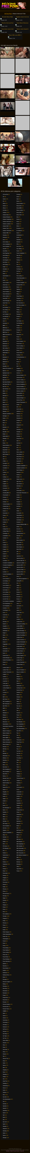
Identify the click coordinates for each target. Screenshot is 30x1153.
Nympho (4, 812)
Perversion (5, 882)
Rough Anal (5, 997)
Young (18, 871)
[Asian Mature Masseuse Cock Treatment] (22, 25)
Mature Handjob (6, 739)
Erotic (18, 221)
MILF (4, 696)
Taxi (17, 710)
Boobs (4, 418)
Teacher (18, 712)
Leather (18, 614)
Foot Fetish (19, 321)
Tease (18, 715)
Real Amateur (5, 968)
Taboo (18, 701)
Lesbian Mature (20, 651)
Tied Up (18, 746)
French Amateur (20, 341)
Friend (18, 350)
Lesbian (18, 619)
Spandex (5, 1106)
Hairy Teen (19, 458)
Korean (18, 599)
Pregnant (5, 918)
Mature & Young (6, 730)
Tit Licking (19, 758)
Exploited (18, 239)
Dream (4, 662)
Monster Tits (5, 780)
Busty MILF (5, 449)
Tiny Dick (18, 751)
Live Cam (5, 678)
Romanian (5, 990)
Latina (18, 610)
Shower (4, 1054)
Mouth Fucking (6, 782)
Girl (17, 406)
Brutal (4, 434)
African (4, 208)
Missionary (5, 755)
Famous (18, 257)
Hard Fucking (19, 470)
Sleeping (5, 1074)
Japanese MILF (20, 565)
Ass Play (4, 312)
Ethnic (18, 226)
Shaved (4, 1042)
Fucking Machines (20, 357)
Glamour (18, 413)
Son (3, 1101)
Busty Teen (5, 452)
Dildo (4, 635)
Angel (4, 266)
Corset (4, 542)
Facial (18, 250)
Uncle (18, 789)
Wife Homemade (20, 848)
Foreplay (18, 330)
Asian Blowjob (6, 289)
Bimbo (4, 393)
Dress (4, 664)
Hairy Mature (19, 454)
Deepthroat (5, 628)
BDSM (4, 336)
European (19, 228)
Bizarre (4, 400)
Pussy (4, 945)
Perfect (4, 880)
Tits (17, 762)
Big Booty (5, 375)
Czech (4, 617)
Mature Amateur (6, 733)
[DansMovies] (22, 79)
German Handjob (20, 386)
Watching (18, 821)
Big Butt (4, 377)
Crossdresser (5, 567)
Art (3, 278)
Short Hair (5, 1049)
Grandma (18, 429)
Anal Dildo (5, 250)
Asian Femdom (6, 291)
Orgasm (4, 830)
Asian (4, 280)
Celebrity (5, 486)
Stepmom (5, 1128)
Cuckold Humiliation (7, 574)
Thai (17, 733)
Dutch (18, 196)
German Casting (20, 379)
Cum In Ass (5, 583)
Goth (18, 427)
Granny (18, 434)
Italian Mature (19, 547)
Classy (4, 515)
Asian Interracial (6, 293)
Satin (4, 1013)
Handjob (18, 463)
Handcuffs (19, 461)
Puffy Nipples (5, 938)
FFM (17, 244)
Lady (18, 603)
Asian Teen (5, 302)
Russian (4, 1002)
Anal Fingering (6, 253)
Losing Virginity (6, 687)
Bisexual (4, 395)
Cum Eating (5, 580)
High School (19, 483)
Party (4, 871)
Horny (18, 499)
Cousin (4, 553)
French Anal (19, 343)
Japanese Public (20, 569)
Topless (18, 771)
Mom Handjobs (6, 771)
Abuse (4, 203)
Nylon (4, 809)
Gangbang (19, 370)
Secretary (5, 1024)
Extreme (18, 241)
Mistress (4, 758)
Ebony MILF (19, 212)
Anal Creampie (6, 246)
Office (4, 816)
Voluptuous (19, 814)
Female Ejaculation (21, 278)
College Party (5, 531)
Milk (3, 751)
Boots (4, 420)
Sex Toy (4, 1038)
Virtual (18, 812)
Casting (4, 476)
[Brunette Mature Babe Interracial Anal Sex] (7, 18)
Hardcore (18, 472)
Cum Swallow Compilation (8, 601)
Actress (4, 205)
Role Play (5, 988)
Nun (4, 803)
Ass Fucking (5, 307)
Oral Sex (4, 828)
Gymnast (18, 443)
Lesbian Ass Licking (21, 623)
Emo (17, 217)
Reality (4, 970)
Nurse (4, 805)
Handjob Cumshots (21, 467)
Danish (4, 623)
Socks (4, 1090)
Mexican (4, 746)
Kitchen (18, 594)
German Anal (19, 377)
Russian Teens (6, 1008)
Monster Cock (6, 778)
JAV (17, 551)
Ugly (17, 785)
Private (4, 927)
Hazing (18, 474)
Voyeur (18, 816)
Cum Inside (5, 589)
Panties (4, 861)
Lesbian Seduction (20, 662)
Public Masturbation (7, 934)
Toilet (18, 767)
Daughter (5, 626)
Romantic (5, 993)
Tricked (18, 776)
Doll (3, 646)
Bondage (5, 415)
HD (17, 447)
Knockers (18, 596)
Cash (4, 474)
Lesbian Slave (20, 664)
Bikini (4, 391)
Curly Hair (5, 614)
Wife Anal (18, 839)
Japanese (19, 556)
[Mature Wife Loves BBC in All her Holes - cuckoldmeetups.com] (15, 37)
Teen (18, 717)
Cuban (4, 569)
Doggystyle (5, 644)
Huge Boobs (19, 515)
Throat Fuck (19, 742)
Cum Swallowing (6, 603)
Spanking (5, 1110)
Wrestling (18, 864)
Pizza (4, 902)
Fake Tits (18, 255)
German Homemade (21, 388)
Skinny (4, 1065)
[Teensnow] (22, 66)
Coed (4, 526)
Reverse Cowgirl (6, 981)
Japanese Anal (20, 558)
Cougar (4, 549)
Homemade (19, 490)
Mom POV (5, 773)
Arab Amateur (5, 275)
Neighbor (5, 794)
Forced (18, 327)
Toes (18, 764)
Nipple (4, 798)
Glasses (18, 415)
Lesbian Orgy (19, 657)
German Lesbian (20, 391)
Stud (17, 681)
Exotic (18, 237)
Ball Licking (5, 348)
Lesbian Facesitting (21, 635)
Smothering (5, 1085)
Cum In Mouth (6, 585)
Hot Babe (18, 504)
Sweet (18, 694)
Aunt (4, 321)
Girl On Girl (19, 409)
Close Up (5, 519)
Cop (4, 540)
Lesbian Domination (21, 632)
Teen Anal (19, 719)
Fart (17, 262)
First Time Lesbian (20, 305)
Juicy (18, 587)
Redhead (5, 972)
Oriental (4, 837)
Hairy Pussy (19, 456)
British (4, 429)
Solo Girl (4, 1097)
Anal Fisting (5, 255)
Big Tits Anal (5, 388)
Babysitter (5, 341)
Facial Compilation (20, 253)
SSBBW (4, 1011)
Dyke (18, 199)
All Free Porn (8, 13)
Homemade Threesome (21, 492)
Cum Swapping (6, 605)
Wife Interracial (20, 850)
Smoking (4, 1083)
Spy (3, 1119)
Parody (4, 868)
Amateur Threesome (7, 230)
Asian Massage (6, 300)
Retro (4, 977)
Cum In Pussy (6, 587)
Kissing (18, 592)
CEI (3, 458)
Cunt (4, 612)
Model (4, 762)
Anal (4, 239)
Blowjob (4, 411)
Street (18, 674)
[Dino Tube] (22, 52)
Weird (18, 825)
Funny (18, 361)
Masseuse (5, 721)
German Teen (19, 400)
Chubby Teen (5, 508)
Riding (4, 984)
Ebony (18, 201)
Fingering (19, 298)
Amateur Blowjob (6, 217)
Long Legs (5, 683)
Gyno (18, 445)
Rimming (5, 986)
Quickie (4, 963)
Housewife (19, 513)
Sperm (4, 1112)
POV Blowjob (5, 848)
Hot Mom (18, 506)
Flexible (18, 316)
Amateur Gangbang (7, 219)
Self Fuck (5, 1029)
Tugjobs (18, 780)
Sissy (4, 1060)
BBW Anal (5, 327)
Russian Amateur (6, 1004)
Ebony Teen (19, 214)
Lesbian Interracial (20, 644)
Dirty (4, 637)
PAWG (4, 841)
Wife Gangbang (20, 843)
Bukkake (4, 438)
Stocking (4, 1130)
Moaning (4, 760)
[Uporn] (22, 148)
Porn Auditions (6, 913)
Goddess (18, 420)
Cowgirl (4, 556)
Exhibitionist (19, 235)
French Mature (20, 348)
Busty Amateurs (6, 445)
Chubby (4, 501)
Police (4, 909)
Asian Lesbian (6, 296)
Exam (18, 232)
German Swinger (20, 397)
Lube (4, 690)
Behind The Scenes (7, 368)
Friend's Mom (19, 352)
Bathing (4, 359)
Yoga (18, 866)
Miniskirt (4, 753)
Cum (4, 576)
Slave (4, 1072)
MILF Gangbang (6, 701)
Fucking (18, 354)
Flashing (18, 314)
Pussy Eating (5, 947)
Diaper (4, 632)
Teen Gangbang (20, 724)
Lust (4, 694)
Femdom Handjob (20, 282)
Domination (5, 648)
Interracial (19, 531)
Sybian (18, 699)
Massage (5, 719)
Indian (18, 526)
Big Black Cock (6, 373)
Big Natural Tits (6, 384)
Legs (18, 617)
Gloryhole (19, 418)
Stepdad (4, 1126)
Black (4, 402)
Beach (4, 363)
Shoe (4, 1045)
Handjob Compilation (21, 465)
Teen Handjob (19, 726)
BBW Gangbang (6, 330)
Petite (4, 886)
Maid (4, 710)
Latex (18, 608)
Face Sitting (19, 248)
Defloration (5, 630)
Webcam (18, 823)
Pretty (4, 920)
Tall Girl (18, 703)
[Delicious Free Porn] (15, 5)
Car (3, 470)
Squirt (4, 1124)
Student (18, 683)
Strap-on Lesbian (20, 672)
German (18, 373)
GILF (18, 366)
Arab (4, 273)
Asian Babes (5, 287)
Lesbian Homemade (21, 641)
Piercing (4, 895)
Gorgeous (19, 425)
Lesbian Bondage (20, 630)
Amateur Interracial (7, 221)
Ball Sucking (5, 350)
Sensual (4, 1031)
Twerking (18, 782)
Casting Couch (6, 479)
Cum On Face (6, 596)
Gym (17, 440)
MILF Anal (5, 699)
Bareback (5, 357)
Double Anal (5, 655)
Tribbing (18, 773)
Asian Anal (5, 284)
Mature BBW (5, 737)
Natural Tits (5, 787)
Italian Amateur (20, 540)
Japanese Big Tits (20, 560)
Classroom (5, 513)
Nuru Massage (6, 807)
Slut (3, 1078)
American (5, 237)
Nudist (4, 800)
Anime (4, 271)
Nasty (4, 785)
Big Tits (4, 386)
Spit (3, 1115)
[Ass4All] (7, 121)
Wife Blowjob (19, 841)
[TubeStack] (22, 171)
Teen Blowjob (19, 721)
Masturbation (5, 724)
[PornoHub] (22, 123)
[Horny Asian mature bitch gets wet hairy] (7, 31)
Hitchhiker (19, 486)
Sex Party (5, 1033)
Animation (5, 269)
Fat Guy (18, 266)
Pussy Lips (5, 954)
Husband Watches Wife (21, 524)
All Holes (5, 210)
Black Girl (5, 404)
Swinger (18, 696)
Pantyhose (5, 864)
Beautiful (4, 366)
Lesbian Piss (19, 660)
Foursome (19, 334)
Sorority (4, 1103)
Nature (4, 789)
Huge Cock (19, 517)
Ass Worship (5, 316)
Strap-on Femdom (20, 669)
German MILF (19, 393)
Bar (3, 354)
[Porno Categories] (7, 52)
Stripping (18, 678)
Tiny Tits (18, 753)
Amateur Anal (5, 214)
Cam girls (5, 463)
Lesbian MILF (19, 646)
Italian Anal (19, 542)
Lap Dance (19, 605)
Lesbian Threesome (7, 672)
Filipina (18, 291)
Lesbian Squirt (6, 667)
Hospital (18, 501)
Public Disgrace (6, 932)
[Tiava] (7, 94)
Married (4, 717)
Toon (18, 769)
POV (4, 843)
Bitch (4, 397)
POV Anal (5, 846)
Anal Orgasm (5, 260)
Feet (17, 273)
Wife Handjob (19, 846)
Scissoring (5, 1020)
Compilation (5, 535)
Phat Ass (4, 889)
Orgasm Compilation (7, 832)
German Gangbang (21, 384)
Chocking (5, 499)
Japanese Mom (20, 567)
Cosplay (4, 544)
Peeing (4, 875)
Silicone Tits (5, 1058)
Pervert (4, 884)
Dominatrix (5, 651)
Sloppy (4, 1076)
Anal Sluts (5, 262)
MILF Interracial (6, 703)
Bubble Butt (5, 436)
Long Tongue (5, 685)
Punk (4, 943)
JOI (17, 553)
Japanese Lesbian (20, 562)
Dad (4, 619)
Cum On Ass (5, 594)
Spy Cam (5, 1121)
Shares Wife (5, 1040)
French (18, 339)
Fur (17, 363)
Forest (18, 332)
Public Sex (5, 936)
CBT (4, 456)
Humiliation (19, 519)
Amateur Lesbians (6, 223)
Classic (4, 510)
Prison (4, 925)
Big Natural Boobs (6, 382)
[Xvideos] (7, 106)
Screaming (5, 1022)
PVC (4, 850)
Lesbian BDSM (20, 628)
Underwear (19, 794)
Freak (18, 336)
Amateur (4, 212)
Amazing (4, 235)
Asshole (4, 318)
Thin (17, 735)
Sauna (4, 1015)
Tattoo (18, 708)
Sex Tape (5, 1035)
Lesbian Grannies (20, 639)
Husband (18, 522)
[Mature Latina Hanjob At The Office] (22, 31)
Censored (5, 488)
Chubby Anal (5, 506)
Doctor (4, 641)
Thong (18, 737)
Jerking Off (19, 580)
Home (18, 488)
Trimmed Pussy (20, 778)
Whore (18, 834)
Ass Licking (5, 309)
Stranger (4, 1137)
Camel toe (5, 465)
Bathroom (5, 361)
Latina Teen (19, 612)
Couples (4, 551)
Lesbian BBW (19, 626)
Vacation (18, 800)
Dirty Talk (5, 639)
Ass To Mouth (5, 314)
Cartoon (4, 472)
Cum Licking (5, 592)
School (4, 1017)
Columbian (5, 533)
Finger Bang (19, 296)
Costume (5, 547)
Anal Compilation (6, 244)
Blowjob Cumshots (7, 413)
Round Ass (5, 999)
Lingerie (4, 674)
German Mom (19, 395)
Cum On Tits (5, 599)
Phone (4, 891)
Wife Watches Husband (21, 855)
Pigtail (4, 898)
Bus (3, 440)
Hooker (18, 495)
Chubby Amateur (6, 504)
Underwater (19, 791)
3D (3, 196)
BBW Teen (5, 332)
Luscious (5, 692)
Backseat (5, 345)
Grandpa (18, 431)
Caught (4, 483)
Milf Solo (4, 748)
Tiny (17, 748)
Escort (18, 223)
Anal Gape (5, 257)
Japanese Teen (20, 571)
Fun (17, 359)
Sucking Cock (19, 687)
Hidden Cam (19, 479)
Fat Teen (18, 271)
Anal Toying (5, 264)
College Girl (5, 528)
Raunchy (5, 965)
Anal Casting (5, 241)
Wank (18, 819)
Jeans (18, 576)
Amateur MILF (6, 226)
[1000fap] (22, 94)
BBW (4, 325)
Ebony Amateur (20, 203)
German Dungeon (20, 382)
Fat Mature (19, 269)
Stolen (4, 1133)
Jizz (17, 583)
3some (4, 199)
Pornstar (4, 916)
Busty (4, 443)
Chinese (4, 497)
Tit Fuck (18, 755)
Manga (4, 715)
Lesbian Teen (5, 669)
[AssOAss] (22, 108)
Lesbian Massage (20, 648)
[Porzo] (15, 182)
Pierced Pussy (6, 893)
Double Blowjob (6, 657)
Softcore (4, 1092)
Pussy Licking (6, 952)
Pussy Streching (6, 961)
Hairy (18, 449)
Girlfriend (18, 411)
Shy (3, 1056)
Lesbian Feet (19, 637)
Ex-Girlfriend (19, 230)
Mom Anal (5, 767)
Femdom (18, 280)
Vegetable (19, 803)
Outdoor (4, 839)
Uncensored (19, 787)
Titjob (18, 760)
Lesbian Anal (19, 621)
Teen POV (19, 730)
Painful (4, 852)
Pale (4, 859)
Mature (4, 728)
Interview (18, 535)
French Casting (20, 345)
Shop (4, 1047)
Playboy (4, 904)
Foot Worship (19, 323)
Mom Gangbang (6, 769)
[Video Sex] (22, 136)
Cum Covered (6, 578)
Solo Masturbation (6, 1099)
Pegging (4, 877)
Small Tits (5, 1081)
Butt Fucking (5, 454)
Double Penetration (7, 660)
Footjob (18, 325)
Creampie (5, 560)
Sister (4, 1063)
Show (4, 1051)
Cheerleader (5, 495)
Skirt (4, 1067)
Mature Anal (5, 735)
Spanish (4, 1108)
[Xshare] (7, 148)
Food (18, 318)
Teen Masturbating (20, 728)
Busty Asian (5, 447)
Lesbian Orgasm (20, 655)
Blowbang (5, 409)
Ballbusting (5, 352)
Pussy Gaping (6, 950)
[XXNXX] (7, 159)
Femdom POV (19, 284)
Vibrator (18, 805)
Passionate (5, 873)
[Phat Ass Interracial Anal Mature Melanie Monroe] (7, 25)
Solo (4, 1094)
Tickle (18, 744)
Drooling (18, 194)
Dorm (4, 653)
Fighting (18, 289)
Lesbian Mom (19, 653)
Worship (18, 861)
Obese (4, 814)
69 (3, 201)
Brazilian (4, 427)
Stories (4, 1135)
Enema (18, 219)
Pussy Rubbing (6, 959)
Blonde (4, 406)
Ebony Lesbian (20, 210)
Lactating (18, 601)
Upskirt (18, 798)
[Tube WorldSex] (7, 171)
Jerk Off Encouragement (22, 578)
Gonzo (18, 422)
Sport (4, 1117)
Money (4, 776)
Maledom (5, 712)
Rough (4, 995)
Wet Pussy (19, 830)
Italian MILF (19, 544)
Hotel (18, 508)
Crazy (4, 558)
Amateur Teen (6, 228)
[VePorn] (7, 136)
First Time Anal (20, 302)
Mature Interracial (6, 742)
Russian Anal (5, 1006)
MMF (4, 708)
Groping (18, 436)
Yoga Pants (19, 868)
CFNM (4, 461)
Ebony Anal (19, 205)
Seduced (5, 1026)
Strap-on (18, 667)
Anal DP (4, 248)
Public (4, 929)
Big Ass (4, 370)
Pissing (4, 900)
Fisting (18, 309)
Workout (18, 859)
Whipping (19, 832)
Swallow (18, 692)
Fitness (18, 312)
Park (4, 866)
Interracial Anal (20, 533)
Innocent (18, 528)
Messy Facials (6, 744)
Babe (4, 339)
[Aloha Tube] (7, 66)
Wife (17, 837)
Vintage (18, 807)
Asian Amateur (6, 282)
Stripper (18, 676)
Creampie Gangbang (7, 565)
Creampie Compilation (7, 562)
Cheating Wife (6, 492)
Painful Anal (5, 855)
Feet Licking (19, 275)
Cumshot (5, 608)
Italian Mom (19, 549)
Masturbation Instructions (8, 726)
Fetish (18, 287)
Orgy (4, 834)
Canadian (5, 467)
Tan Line (18, 706)
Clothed (4, 522)
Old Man (4, 821)
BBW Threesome (6, 334)
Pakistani (5, 857)
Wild (17, 857)
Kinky (18, 589)
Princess (4, 922)
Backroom (5, 343)
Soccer (4, 1087)
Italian (18, 538)
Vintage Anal (19, 809)
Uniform (18, 796)
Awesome (5, 323)
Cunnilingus (5, 610)
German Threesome (21, 402)
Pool (4, 911)
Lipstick (4, 676)
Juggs (18, 585)
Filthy (18, 293)
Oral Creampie (6, 825)
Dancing (4, 621)
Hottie (18, 510)
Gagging (18, 368)
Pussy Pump (5, 956)
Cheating (5, 490)
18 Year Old (5, 194)
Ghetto (18, 404)
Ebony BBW (19, 208)
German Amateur (20, 375)
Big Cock (5, 379)
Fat (17, 264)
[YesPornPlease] (7, 81)
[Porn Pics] (22, 159)
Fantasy (18, 260)
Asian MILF (5, 298)
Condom (4, 538)
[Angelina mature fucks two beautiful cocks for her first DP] (22, 18)
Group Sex (19, 438)
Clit (3, 517)
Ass (3, 305)
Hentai (18, 476)
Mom (4, 764)
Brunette (4, 431)
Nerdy (4, 796)
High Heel (19, 481)
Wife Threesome (20, 852)
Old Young (5, 823)
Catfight (4, 481)
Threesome (19, 739)
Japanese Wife (20, 574)
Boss (4, 422)
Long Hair (5, 681)
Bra (3, 425)
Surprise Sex (19, 690)
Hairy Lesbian (19, 452)
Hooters (18, 497)
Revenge (5, 979)
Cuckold (4, 571)
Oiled (4, 819)
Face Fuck (19, 246)
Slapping (5, 1069)
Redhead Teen (6, 974)
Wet (17, 828)
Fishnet (18, 307)
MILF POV (5, 706)
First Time (19, 300)
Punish (4, 941)
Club (4, 524)
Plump (4, 907)
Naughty (4, 791)
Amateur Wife (5, 232)
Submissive (19, 685)
